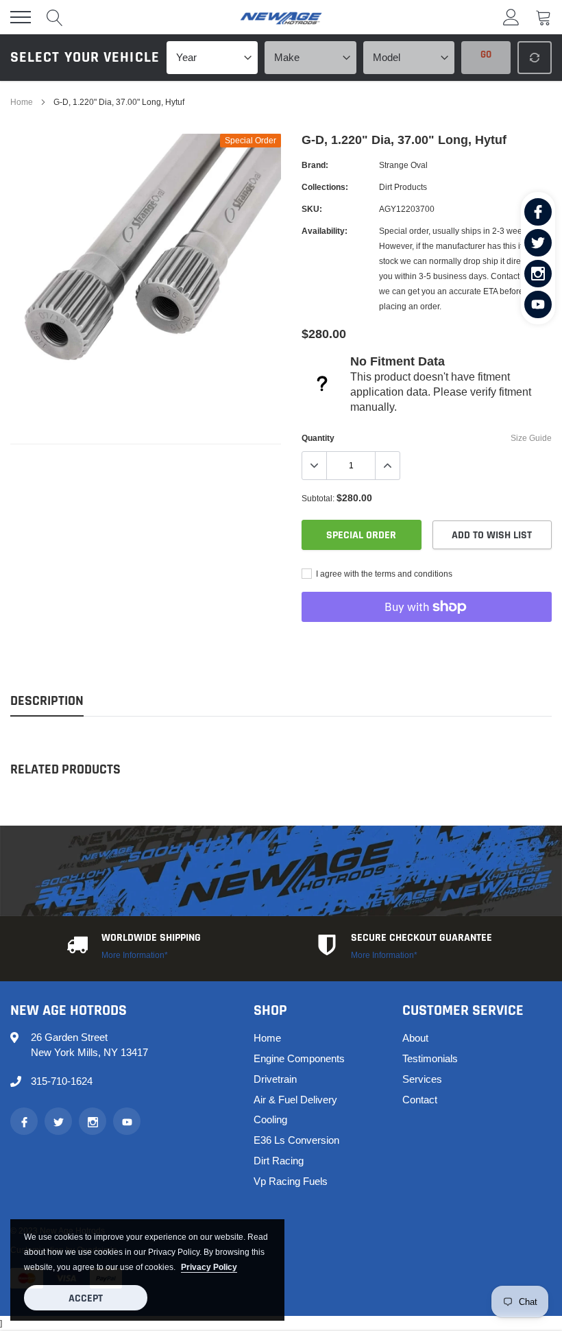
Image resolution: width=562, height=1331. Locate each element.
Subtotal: (318, 498)
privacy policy (209, 1267)
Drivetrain (275, 1079)
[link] (538, 212)
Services (422, 1079)
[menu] (20, 17)
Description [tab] (47, 701)
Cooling (270, 1119)
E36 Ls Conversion (296, 1140)
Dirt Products (403, 187)
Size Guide (531, 438)
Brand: (315, 165)
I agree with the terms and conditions (383, 573)
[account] (511, 17)
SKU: (312, 209)
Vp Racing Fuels (291, 1181)
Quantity (318, 438)
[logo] (281, 17)
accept (86, 1298)
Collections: (325, 187)
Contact (419, 1099)
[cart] (543, 17)
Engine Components (299, 1058)
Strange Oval (403, 165)
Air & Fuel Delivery (295, 1099)
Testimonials (430, 1058)
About (415, 1038)
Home (21, 102)
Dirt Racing (279, 1160)
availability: (324, 231)
